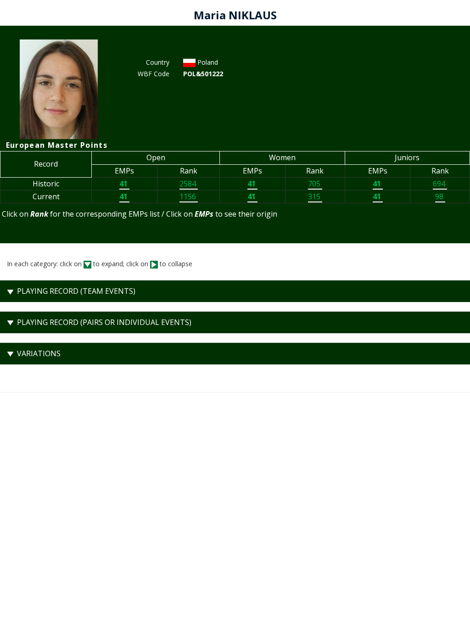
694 (440, 184)
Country (157, 62)
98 (440, 196)
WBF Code (153, 73)
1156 (188, 196)
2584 (188, 184)
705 (315, 184)
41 (124, 184)
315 (315, 196)
